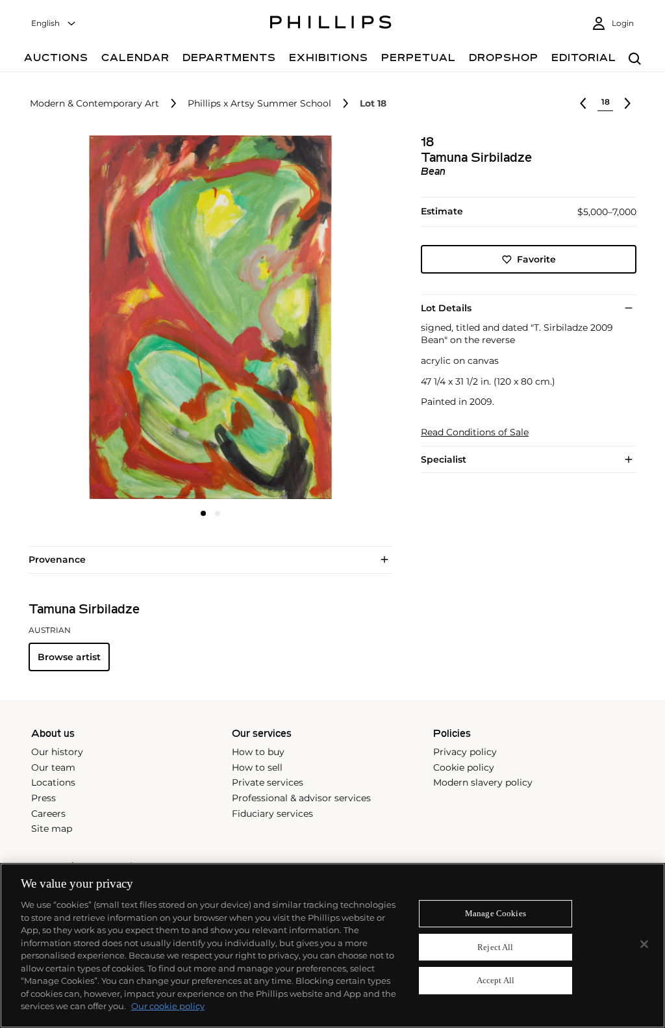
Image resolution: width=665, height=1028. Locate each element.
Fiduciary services (272, 813)
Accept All (495, 981)
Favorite (536, 259)
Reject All (495, 947)
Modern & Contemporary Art (94, 103)
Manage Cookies (495, 913)
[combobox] (54, 23)
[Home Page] (331, 24)
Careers (48, 813)
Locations (53, 782)
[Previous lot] (583, 103)
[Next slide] (331, 318)
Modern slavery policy (483, 782)
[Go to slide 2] (217, 513)
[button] (206, 317)
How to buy (258, 752)
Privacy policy (465, 752)
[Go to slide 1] (203, 513)
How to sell (257, 767)
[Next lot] (627, 103)
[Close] (644, 944)
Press (43, 798)
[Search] (635, 59)
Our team (53, 767)
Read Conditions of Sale (475, 432)
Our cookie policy (168, 1006)
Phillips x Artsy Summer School (259, 103)
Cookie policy (463, 767)
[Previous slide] (89, 318)
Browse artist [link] (69, 657)
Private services (267, 782)
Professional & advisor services (301, 798)
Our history (57, 752)
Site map (51, 828)
